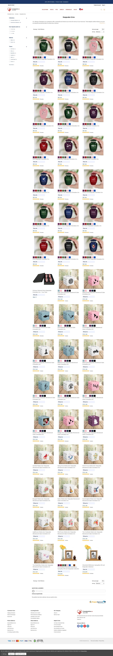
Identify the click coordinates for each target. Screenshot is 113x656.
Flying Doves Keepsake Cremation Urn (43, 126)
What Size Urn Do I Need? (35, 612)
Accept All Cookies (20, 654)
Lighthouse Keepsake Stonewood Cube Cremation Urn (43, 363)
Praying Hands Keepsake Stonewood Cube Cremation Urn (92, 433)
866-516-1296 (11, 5)
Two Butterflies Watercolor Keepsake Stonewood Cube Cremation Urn (43, 566)
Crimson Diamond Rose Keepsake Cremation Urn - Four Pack (42, 291)
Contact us (79, 619)
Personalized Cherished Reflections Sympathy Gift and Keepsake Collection (68, 568)
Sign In (103, 5)
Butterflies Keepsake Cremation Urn (67, 159)
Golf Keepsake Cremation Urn (41, 159)
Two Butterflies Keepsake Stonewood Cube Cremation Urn (92, 398)
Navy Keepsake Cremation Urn (41, 226)
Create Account (97, 5)
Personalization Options (35, 618)
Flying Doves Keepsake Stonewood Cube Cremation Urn (93, 293)
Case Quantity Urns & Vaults (59, 628)
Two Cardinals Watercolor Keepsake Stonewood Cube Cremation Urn (92, 533)
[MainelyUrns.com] (81, 9)
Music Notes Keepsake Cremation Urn (68, 92)
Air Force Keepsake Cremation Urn (91, 226)
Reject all (11, 654)
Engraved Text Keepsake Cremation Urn (68, 192)
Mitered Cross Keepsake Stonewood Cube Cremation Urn (68, 363)
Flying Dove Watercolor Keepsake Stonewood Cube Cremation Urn (67, 466)
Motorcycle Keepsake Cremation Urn (68, 59)
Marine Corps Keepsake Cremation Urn (68, 226)
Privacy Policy (101, 640)
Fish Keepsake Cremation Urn (90, 159)
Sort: (93, 31)
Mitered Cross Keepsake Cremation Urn (93, 92)
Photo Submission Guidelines (36, 614)
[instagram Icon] (81, 626)
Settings (5, 654)
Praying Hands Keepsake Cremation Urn (68, 126)
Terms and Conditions (94, 640)
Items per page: (95, 29)
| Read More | (102, 23)
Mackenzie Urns (10, 630)
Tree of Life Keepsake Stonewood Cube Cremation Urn (68, 398)
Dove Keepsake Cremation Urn (41, 192)
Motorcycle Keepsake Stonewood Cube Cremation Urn (93, 363)
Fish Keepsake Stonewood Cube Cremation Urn (41, 328)
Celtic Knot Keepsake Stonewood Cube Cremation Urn (68, 293)
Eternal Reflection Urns (11, 622)
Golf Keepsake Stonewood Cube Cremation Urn (66, 328)
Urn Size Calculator (57, 624)
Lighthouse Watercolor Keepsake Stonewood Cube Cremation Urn (42, 533)
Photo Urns (9, 626)
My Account (9, 616)
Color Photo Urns (10, 628)
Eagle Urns (9, 624)
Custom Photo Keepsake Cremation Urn (93, 259)
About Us (55, 612)
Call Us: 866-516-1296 (81, 617)
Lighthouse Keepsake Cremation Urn (43, 92)
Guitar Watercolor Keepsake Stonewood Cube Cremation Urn (68, 499)
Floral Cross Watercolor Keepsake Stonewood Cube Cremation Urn (91, 466)
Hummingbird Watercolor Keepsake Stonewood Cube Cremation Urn (92, 499)
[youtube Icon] (84, 626)
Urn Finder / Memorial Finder (59, 622)
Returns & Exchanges (11, 614)
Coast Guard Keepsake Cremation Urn (68, 259)
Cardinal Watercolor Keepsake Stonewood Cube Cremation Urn (41, 466)
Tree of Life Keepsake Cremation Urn (92, 192)
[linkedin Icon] (88, 626)
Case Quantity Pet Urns (58, 626)
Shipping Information (11, 612)
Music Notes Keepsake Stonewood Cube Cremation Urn (44, 398)
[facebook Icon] (78, 626)
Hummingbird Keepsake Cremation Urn (93, 59)
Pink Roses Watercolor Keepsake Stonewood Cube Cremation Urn (67, 533)
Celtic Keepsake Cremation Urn (90, 126)
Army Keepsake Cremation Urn (41, 259)
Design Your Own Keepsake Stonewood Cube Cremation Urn (68, 433)
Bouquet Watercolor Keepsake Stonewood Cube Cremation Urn (41, 499)
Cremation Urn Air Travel (35, 616)
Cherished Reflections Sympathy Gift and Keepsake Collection (93, 566)
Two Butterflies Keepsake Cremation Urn (44, 59)
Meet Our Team (57, 614)
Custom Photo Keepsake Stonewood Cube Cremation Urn (43, 433)
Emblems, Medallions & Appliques (60, 630)
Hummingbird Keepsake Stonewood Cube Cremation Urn (92, 328)
